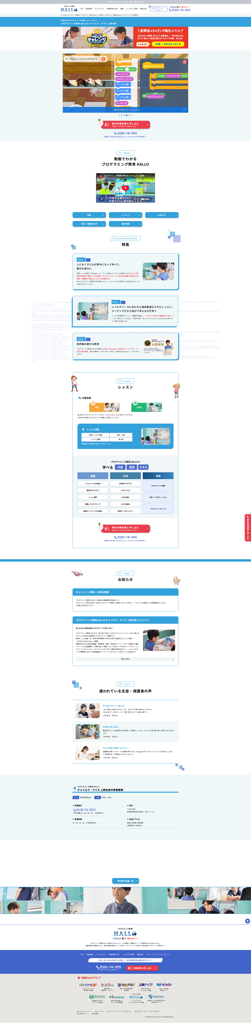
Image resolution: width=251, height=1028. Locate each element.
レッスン (125, 215)
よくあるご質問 (132, 8)
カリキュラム (99, 8)
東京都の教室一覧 (125, 881)
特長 (89, 215)
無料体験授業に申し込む (125, 124)
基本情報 (125, 223)
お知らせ (162, 215)
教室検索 (89, 8)
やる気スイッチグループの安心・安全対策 (148, 1011)
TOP (81, 8)
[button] (119, 115)
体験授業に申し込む (142, 968)
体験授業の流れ (112, 8)
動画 (122, 8)
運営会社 (143, 8)
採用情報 (96, 1013)
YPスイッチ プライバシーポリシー (158, 954)
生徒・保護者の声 (89, 223)
